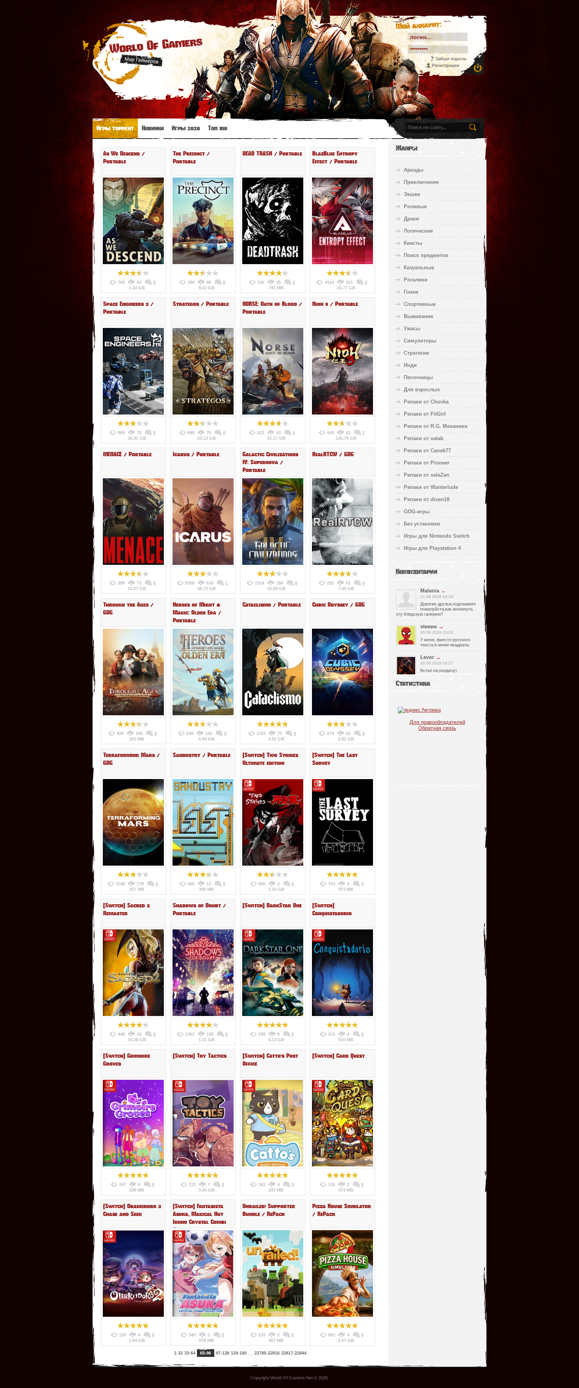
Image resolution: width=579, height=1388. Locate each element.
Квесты (413, 243)
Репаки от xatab (424, 438)
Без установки (422, 524)
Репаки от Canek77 (427, 450)
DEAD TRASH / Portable (272, 153)
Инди (410, 365)
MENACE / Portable (127, 454)
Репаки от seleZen (426, 475)
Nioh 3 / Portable (335, 303)
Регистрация (445, 65)
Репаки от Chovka (426, 402)
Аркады (413, 170)
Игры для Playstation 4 (432, 548)
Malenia (429, 591)
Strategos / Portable (201, 303)
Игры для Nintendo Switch (437, 536)
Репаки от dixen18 (426, 499)
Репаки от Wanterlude (431, 487)
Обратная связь (437, 728)
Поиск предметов (426, 255)
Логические (418, 231)
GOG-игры (417, 511)
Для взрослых (422, 389)
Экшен (412, 194)
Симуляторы (420, 341)
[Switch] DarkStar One (272, 905)
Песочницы (418, 377)
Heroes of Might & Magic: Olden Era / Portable (197, 612)
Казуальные (419, 267)
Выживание (418, 316)
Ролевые (415, 206)
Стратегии (416, 353)
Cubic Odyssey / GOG (338, 604)
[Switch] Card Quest (338, 1055)
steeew (428, 626)
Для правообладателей (437, 722)
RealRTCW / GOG (333, 454)
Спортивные (420, 304)
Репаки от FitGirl (425, 414)
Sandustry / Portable (201, 755)
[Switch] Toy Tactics (199, 1055)
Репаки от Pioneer (426, 463)
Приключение (421, 182)
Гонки (411, 292)
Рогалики (415, 280)
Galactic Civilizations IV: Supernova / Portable (270, 462)
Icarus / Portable (196, 454)
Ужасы (412, 328)
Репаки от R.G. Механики (436, 426)
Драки (411, 219)
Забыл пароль (451, 58)
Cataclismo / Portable (272, 604)
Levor (427, 657)
